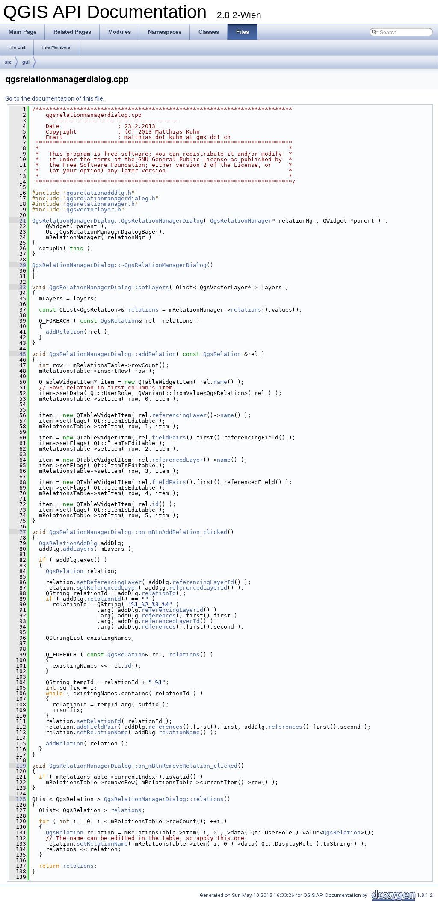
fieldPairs (169, 437)
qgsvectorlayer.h (93, 209)
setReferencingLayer (109, 582)
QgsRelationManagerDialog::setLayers (109, 287)
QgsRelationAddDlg (68, 543)
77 (17, 532)
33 (17, 287)
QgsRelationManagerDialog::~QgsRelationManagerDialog (119, 265)
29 (17, 265)
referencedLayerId (198, 588)
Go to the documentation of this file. (54, 98)
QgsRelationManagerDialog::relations (164, 799)
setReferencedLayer (107, 588)
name (220, 382)
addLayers (78, 549)
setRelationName (102, 732)
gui (26, 62)
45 (17, 354)
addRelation (64, 332)
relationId (159, 593)
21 (17, 220)
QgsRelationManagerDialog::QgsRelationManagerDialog (117, 220)
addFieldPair (97, 727)
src (8, 62)
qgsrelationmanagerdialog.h (110, 198)
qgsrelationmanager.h (100, 204)
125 (17, 799)
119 (17, 766)
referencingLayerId (203, 582)
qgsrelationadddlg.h (98, 193)
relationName (179, 732)
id (155, 504)
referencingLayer (179, 415)
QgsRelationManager (241, 220)
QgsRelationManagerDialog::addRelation (112, 354)
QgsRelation (119, 320)
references (159, 615)
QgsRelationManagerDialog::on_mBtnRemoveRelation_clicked (143, 766)
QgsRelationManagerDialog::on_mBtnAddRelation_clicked (138, 532)
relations (143, 309)
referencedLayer (177, 460)
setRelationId (99, 721)
